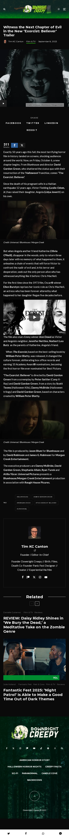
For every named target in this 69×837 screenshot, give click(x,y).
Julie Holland (9, 684)
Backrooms (34, 780)
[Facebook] (7, 748)
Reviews (38, 612)
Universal (22, 509)
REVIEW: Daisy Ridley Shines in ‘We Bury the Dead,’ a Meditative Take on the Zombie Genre (34, 625)
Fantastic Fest (25, 684)
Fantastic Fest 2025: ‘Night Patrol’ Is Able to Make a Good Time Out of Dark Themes (33, 694)
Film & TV (31, 41)
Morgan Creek (24, 503)
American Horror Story (34, 760)
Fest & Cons (38, 684)
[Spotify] (48, 748)
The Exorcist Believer (46, 503)
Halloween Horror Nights (24, 766)
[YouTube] (34, 748)
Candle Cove (49, 773)
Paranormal (30, 773)
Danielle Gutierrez (12, 612)
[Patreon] (27, 748)
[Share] (14, 145)
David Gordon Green (43, 497)
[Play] (34, 317)
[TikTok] (41, 748)
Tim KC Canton (15, 41)
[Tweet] (21, 145)
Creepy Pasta (53, 766)
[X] (13, 748)
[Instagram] (20, 748)
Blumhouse (23, 497)
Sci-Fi (15, 773)
